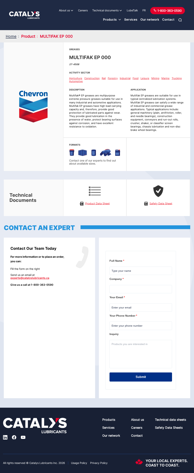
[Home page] (24, 15)
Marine (165, 78)
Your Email (118, 297)
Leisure (145, 78)
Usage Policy (79, 462)
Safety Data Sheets (169, 427)
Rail (104, 78)
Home (11, 36)
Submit (141, 377)
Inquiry (114, 334)
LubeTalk (132, 10)
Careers (83, 10)
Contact (168, 19)
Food (135, 78)
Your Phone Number (124, 315)
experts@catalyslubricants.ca (29, 277)
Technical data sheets (170, 419)
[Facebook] (14, 438)
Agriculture (75, 78)
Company (117, 278)
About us (64, 10)
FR (144, 10)
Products (110, 19)
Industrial (125, 78)
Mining (155, 78)
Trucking (177, 78)
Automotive (76, 81)
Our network (149, 19)
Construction (92, 78)
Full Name (117, 260)
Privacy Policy (99, 462)
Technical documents (105, 10)
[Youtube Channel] (23, 438)
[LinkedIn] (5, 438)
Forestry (113, 78)
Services (130, 19)
